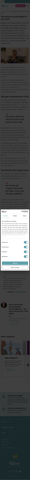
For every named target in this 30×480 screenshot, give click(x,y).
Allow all (15, 263)
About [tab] (24, 215)
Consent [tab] (5, 215)
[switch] (26, 247)
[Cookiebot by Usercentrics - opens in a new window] (21, 212)
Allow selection (15, 267)
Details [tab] (15, 215)
